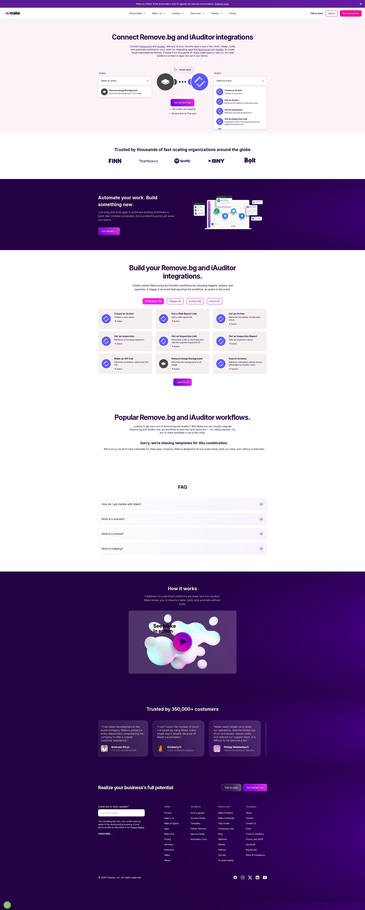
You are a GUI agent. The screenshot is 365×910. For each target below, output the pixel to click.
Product (168, 813)
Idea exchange (197, 834)
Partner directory (198, 828)
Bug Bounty (251, 850)
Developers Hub (226, 828)
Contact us (251, 823)
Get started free (350, 13)
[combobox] (101, 81)
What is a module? (113, 533)
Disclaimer (251, 844)
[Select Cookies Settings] (7, 905)
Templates (195, 823)
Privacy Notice (137, 827)
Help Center (224, 823)
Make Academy (225, 813)
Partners (222, 850)
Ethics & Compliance (255, 855)
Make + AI (169, 818)
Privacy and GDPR (254, 839)
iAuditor (161, 46)
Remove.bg (146, 46)
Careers (250, 818)
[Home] (12, 13)
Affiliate (221, 844)
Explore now (222, 3)
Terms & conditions (255, 834)
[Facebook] (235, 877)
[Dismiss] (361, 4)
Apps (166, 828)
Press (248, 828)
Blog (220, 834)
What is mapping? (112, 548)
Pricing (232, 13)
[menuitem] (137, 13)
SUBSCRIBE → (105, 834)
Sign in (331, 13)
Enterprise (169, 850)
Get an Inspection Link (236, 119)
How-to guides (197, 813)
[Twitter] (250, 877)
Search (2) (214, 301)
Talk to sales (316, 13)
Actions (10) (195, 301)
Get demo (169, 844)
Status (167, 855)
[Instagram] (243, 877)
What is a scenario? (113, 518)
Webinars (222, 839)
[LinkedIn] (257, 877)
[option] (125, 92)
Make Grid (169, 834)
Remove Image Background (123, 90)
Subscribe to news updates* (113, 806)
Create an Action (233, 90)
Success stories (197, 818)
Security (222, 855)
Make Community (226, 818)
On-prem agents (226, 860)
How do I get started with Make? (121, 504)
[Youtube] (265, 877)
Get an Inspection (234, 110)
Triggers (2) (175, 301)
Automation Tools (198, 839)
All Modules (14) (153, 301)
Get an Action (232, 100)
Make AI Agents (171, 823)
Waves (167, 860)
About (249, 813)
